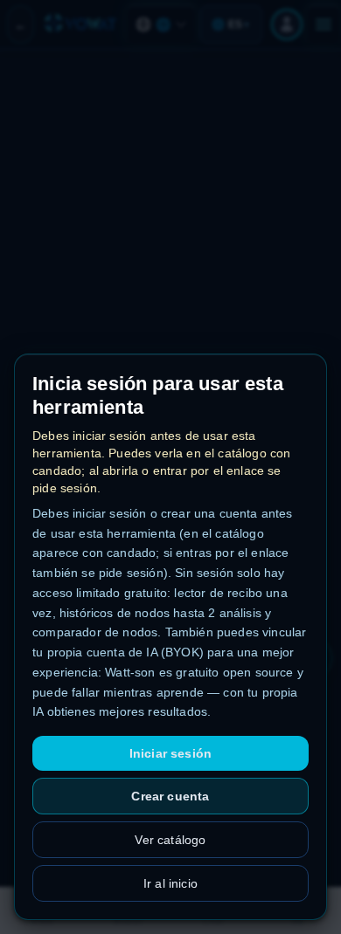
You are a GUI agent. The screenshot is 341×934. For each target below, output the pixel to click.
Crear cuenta (170, 796)
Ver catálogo (170, 840)
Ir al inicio (170, 883)
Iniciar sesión (170, 753)
